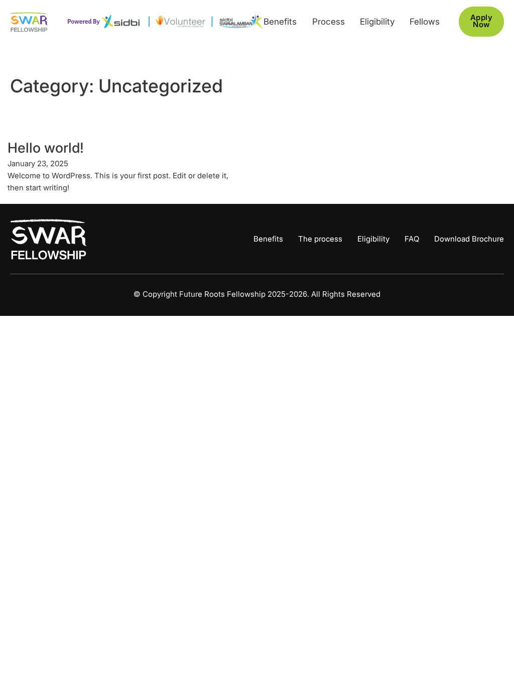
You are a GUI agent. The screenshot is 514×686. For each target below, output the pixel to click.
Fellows (425, 22)
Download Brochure (469, 239)
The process (320, 239)
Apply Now (481, 21)
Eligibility (377, 22)
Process (328, 22)
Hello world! (46, 148)
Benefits (280, 22)
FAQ (412, 239)
